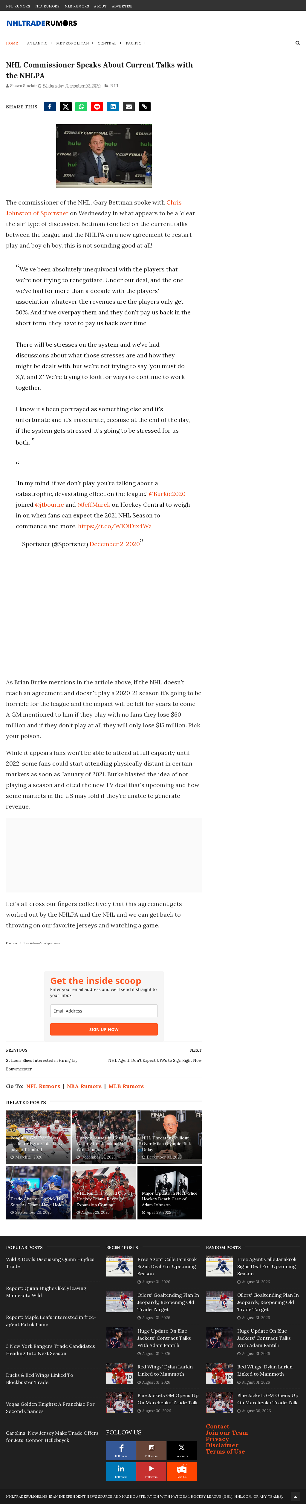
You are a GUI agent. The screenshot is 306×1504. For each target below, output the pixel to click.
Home (12, 43)
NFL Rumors (18, 6)
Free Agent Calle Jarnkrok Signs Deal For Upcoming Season (167, 1266)
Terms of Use (225, 1451)
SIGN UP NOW (104, 1029)
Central (107, 43)
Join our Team (227, 1432)
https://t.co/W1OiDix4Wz (115, 526)
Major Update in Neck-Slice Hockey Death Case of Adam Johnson (170, 1198)
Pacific (133, 43)
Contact (218, 1426)
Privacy (217, 1438)
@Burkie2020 (167, 493)
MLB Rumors (77, 6)
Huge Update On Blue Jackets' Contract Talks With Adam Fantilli (164, 1338)
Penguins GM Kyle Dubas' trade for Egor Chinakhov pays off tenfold (36, 1143)
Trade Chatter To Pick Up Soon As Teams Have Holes (37, 1201)
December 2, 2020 (115, 544)
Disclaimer (222, 1445)
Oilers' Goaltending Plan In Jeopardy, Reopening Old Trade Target (168, 1302)
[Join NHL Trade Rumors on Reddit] (181, 1468)
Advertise (122, 6)
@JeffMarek (93, 504)
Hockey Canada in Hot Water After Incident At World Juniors (99, 1143)
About (100, 6)
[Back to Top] (295, 1496)
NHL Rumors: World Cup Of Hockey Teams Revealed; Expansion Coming (104, 1198)
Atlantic (37, 43)
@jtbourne (49, 504)
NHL (115, 85)
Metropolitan (72, 43)
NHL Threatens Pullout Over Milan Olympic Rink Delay (166, 1143)
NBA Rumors (47, 6)
